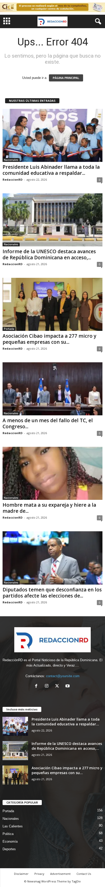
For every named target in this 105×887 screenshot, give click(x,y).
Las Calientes (13, 826)
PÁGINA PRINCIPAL (66, 77)
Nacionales (11, 160)
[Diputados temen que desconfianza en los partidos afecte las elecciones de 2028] (52, 557)
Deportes (9, 849)
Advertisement (60, 874)
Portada (9, 329)
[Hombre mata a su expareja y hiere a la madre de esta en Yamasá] (52, 473)
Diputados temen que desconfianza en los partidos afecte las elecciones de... (52, 592)
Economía (10, 841)
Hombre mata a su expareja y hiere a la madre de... (49, 508)
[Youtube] (68, 686)
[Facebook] (37, 686)
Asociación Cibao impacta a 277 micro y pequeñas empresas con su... (49, 339)
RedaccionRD (12, 179)
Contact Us (83, 874)
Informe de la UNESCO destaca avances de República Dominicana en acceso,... (49, 254)
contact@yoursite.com (63, 676)
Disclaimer (21, 874)
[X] (58, 686)
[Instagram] (48, 686)
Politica (8, 834)
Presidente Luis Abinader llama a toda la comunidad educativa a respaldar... (51, 170)
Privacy (39, 874)
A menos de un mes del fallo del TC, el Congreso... (48, 423)
